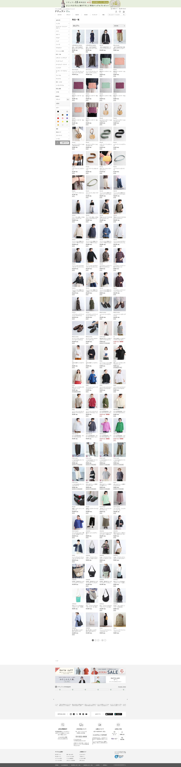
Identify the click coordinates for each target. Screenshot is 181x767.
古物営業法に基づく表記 (88, 765)
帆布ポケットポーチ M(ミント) (106, 96)
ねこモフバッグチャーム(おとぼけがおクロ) (78, 145)
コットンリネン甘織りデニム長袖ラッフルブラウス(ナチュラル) (92, 290)
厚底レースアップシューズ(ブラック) (78, 509)
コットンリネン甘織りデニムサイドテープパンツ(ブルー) (119, 193)
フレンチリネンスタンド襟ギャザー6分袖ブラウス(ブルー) (78, 533)
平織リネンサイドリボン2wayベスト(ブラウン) (119, 218)
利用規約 (57, 765)
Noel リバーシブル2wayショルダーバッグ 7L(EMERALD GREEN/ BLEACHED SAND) (78, 606)
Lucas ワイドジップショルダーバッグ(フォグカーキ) (119, 558)
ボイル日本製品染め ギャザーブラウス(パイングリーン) (106, 412)
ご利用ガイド (82, 756)
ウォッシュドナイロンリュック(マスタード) (106, 630)
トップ (57, 660)
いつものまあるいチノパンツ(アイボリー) (78, 485)
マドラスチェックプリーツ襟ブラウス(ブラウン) (106, 266)
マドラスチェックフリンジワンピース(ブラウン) (78, 315)
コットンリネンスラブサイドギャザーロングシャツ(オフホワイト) (119, 242)
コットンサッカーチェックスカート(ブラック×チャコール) (92, 72)
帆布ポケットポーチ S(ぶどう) (92, 120)
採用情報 (104, 765)
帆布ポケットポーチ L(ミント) (105, 72)
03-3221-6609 (81, 737)
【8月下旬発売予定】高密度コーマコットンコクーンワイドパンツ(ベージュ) (119, 48)
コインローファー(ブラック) (105, 315)
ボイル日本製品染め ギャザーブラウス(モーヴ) (106, 436)
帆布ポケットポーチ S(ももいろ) (78, 120)
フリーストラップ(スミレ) (78, 192)
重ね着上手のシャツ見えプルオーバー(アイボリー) (106, 339)
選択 (68, 99)
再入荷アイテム (58, 756)
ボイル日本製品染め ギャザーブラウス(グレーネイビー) (92, 436)
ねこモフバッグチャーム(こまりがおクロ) (119, 120)
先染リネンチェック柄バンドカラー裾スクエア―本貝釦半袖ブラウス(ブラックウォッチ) (119, 533)
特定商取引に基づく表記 (75, 765)
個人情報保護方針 (64, 765)
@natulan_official (122, 686)
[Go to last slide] (53, 699)
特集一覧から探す (69, 754)
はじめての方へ (82, 754)
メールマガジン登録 (62, 737)
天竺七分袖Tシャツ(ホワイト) (78, 363)
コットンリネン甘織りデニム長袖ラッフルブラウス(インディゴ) (78, 290)
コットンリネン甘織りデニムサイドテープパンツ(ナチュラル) (106, 193)
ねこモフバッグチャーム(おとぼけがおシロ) (106, 120)
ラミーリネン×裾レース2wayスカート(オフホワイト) (92, 218)
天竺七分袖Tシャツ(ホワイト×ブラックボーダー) (119, 339)
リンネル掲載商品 (69, 758)
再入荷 (85, 14)
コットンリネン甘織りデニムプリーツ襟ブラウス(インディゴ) (92, 242)
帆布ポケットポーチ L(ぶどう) (78, 96)
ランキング (94, 14)
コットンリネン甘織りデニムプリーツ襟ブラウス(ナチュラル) (78, 242)
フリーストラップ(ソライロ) (119, 169)
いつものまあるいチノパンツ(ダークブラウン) (92, 460)
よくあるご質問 (82, 758)
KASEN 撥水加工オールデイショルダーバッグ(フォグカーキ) (78, 582)
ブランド (68, 14)
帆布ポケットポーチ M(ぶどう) (119, 96)
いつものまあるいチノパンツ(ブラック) (78, 460)
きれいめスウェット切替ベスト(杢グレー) (106, 485)
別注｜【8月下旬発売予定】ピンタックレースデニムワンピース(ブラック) (78, 48)
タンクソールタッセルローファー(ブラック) (92, 339)
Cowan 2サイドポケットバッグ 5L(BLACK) (119, 606)
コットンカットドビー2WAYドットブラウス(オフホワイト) (106, 363)
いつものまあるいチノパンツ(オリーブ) (119, 460)
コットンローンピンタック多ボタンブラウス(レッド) (92, 412)
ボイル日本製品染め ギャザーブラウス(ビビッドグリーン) (119, 436)
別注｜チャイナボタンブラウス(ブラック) (119, 363)
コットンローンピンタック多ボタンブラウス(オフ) (119, 388)
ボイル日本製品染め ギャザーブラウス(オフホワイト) (119, 412)
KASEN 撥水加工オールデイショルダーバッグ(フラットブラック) (92, 582)
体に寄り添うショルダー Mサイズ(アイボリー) (92, 630)
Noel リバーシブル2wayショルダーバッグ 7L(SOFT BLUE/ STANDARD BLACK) (119, 582)
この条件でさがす (64, 142)
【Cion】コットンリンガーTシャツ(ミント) (106, 509)
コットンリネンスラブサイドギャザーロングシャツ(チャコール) (78, 266)
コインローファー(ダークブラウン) (119, 315)
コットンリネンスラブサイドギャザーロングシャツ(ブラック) (92, 266)
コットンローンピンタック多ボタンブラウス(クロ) (106, 388)
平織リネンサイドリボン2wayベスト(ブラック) (106, 218)
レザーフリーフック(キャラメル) (92, 169)
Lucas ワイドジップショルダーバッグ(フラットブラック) (106, 558)
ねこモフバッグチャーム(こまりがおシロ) (92, 145)
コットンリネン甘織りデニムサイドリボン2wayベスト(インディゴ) (106, 290)
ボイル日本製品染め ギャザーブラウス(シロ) (78, 436)
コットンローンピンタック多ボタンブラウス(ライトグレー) (78, 412)
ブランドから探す (58, 760)
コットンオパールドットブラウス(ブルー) (92, 388)
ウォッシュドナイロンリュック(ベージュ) (119, 630)
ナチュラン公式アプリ (63, 738)
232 (102, 640)
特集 (103, 14)
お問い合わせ (82, 760)
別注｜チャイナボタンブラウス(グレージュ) (78, 388)
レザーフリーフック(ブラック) (119, 145)
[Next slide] (127, 699)
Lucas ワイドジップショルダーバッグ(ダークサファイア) (92, 558)
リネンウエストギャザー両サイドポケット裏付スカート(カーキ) (106, 533)
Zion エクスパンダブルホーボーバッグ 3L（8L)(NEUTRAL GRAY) (92, 606)
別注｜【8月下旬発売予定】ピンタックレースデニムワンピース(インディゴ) (92, 48)
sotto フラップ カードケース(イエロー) (105, 169)
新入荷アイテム (58, 754)
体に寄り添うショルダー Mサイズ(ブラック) (78, 630)
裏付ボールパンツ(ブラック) (91, 533)
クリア (57, 143)
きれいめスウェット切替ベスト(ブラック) (92, 485)
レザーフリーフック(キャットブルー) (106, 145)
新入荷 (77, 14)
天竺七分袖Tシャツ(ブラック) (92, 363)
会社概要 (97, 765)
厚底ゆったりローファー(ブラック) (92, 509)
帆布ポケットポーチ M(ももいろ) (92, 96)
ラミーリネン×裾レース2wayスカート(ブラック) (78, 218)
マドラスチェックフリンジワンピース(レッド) (119, 290)
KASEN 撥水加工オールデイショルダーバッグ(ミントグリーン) (106, 582)
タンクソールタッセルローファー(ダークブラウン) (78, 339)
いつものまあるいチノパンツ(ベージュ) (106, 460)
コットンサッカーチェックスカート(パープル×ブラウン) (78, 72)
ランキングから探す (70, 756)
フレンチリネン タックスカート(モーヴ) (119, 509)
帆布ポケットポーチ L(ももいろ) (119, 72)
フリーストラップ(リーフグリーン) (92, 193)
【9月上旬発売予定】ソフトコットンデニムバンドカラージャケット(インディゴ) (106, 48)
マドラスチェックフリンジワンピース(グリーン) (92, 315)
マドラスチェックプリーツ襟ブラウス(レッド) (119, 266)
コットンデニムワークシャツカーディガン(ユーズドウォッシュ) (78, 558)
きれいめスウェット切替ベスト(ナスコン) (119, 485)
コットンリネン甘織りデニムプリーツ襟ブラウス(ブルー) (106, 242)
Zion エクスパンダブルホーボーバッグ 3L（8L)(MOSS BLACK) (106, 606)
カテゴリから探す (58, 758)
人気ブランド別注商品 (70, 760)
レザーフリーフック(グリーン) (78, 169)
